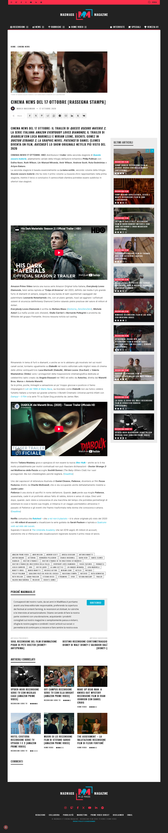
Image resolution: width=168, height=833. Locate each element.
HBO (30, 567)
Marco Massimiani (26, 109)
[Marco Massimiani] (13, 108)
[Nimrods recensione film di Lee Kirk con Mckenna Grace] (134, 309)
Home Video (82, 707)
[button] (152, 2)
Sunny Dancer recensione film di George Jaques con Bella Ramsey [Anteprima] (131, 168)
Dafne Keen (83, 558)
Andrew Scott (52, 554)
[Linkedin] (72, 115)
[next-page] (152, 151)
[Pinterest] (41, 115)
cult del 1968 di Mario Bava (38, 389)
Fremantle (100, 564)
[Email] (66, 115)
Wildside (36, 580)
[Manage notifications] (6, 827)
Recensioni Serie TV (19, 703)
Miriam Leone (66, 570)
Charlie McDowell (67, 558)
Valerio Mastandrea (20, 580)
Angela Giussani (68, 554)
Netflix (78, 570)
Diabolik (15, 561)
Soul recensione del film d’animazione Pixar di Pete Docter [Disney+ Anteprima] (34, 645)
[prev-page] (147, 151)
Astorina (32, 558)
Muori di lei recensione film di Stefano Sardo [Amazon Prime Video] (58, 740)
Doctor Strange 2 (30, 561)
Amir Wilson (37, 554)
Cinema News (24, 46)
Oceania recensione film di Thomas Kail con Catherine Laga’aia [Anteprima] (132, 256)
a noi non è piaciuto (57, 518)
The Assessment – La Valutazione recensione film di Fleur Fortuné (91, 740)
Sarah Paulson (33, 577)
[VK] (84, 115)
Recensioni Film (121, 162)
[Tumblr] (78, 115)
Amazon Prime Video (20, 554)
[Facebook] (29, 115)
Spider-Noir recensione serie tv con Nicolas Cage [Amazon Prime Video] (25, 694)
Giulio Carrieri (18, 567)
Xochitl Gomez (49, 580)
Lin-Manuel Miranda (75, 567)
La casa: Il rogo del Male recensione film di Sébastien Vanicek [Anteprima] (134, 403)
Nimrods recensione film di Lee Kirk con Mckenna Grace (133, 316)
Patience (88, 570)
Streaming (62, 577)
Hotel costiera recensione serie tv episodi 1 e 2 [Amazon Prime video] (23, 741)
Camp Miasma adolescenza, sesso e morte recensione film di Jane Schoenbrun (132, 197)
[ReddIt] (47, 115)
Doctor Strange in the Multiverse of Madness (62, 561)
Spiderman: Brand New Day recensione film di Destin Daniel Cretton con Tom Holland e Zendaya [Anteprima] (133, 343)
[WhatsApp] (53, 115)
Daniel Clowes (97, 558)
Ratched (83, 573)
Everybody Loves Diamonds (64, 564)
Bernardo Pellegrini (47, 558)
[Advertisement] (59, 205)
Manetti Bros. (18, 570)
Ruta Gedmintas (97, 573)
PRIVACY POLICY (78, 821)
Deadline (68, 474)
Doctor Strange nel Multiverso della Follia (31, 564)
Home (13, 46)
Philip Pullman (18, 573)
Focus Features (85, 564)
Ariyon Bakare (18, 558)
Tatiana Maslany (85, 577)
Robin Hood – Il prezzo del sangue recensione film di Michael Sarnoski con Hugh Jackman (133, 285)
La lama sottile (56, 567)
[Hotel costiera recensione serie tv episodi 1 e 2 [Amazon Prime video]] (26, 723)
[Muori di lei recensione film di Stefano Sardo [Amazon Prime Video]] (59, 723)
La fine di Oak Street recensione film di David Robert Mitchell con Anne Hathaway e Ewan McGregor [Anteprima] (132, 225)
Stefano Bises (48, 577)
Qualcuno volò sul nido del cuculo (44, 573)
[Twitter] (35, 115)
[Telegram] (59, 115)
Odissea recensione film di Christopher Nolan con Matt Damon (133, 375)
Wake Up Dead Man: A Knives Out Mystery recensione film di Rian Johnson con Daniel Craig (91, 696)
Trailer (99, 577)
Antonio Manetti (86, 554)
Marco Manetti (34, 570)
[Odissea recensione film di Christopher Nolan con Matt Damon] (134, 368)
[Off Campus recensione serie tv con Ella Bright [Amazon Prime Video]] (59, 676)
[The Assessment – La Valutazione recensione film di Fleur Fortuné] (92, 723)
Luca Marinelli (93, 567)
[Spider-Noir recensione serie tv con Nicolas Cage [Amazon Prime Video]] (26, 676)
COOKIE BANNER (89, 821)
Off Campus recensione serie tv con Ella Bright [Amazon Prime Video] (59, 693)
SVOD (73, 577)
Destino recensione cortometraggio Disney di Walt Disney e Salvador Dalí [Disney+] (85, 645)
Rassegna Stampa (69, 573)
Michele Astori (50, 570)
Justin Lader (41, 567)
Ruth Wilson (17, 577)
